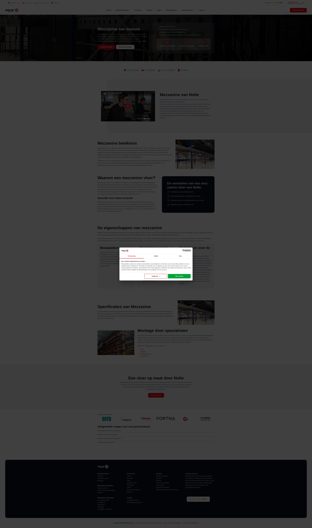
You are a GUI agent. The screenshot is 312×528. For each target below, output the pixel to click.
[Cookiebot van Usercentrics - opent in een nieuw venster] (184, 250)
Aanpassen (155, 276)
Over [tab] (180, 256)
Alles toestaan (179, 276)
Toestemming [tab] (131, 256)
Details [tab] (156, 256)
